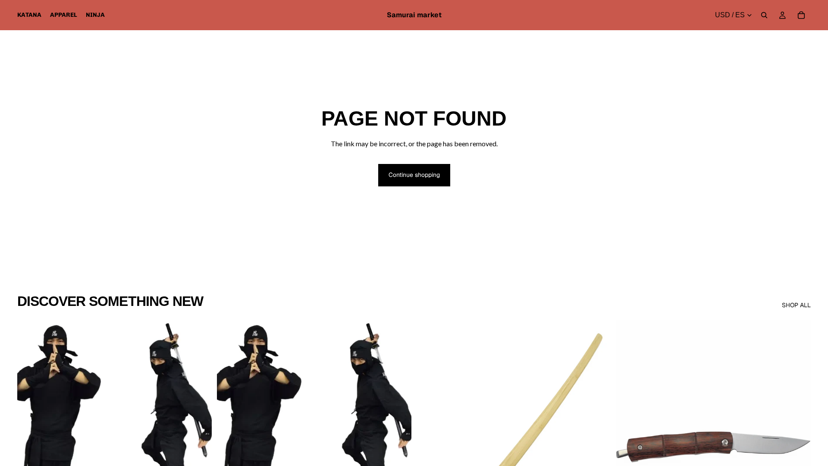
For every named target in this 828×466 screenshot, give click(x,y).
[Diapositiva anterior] (30, 441)
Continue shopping (414, 175)
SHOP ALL (796, 305)
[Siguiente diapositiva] (199, 441)
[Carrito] (801, 15)
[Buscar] (764, 15)
